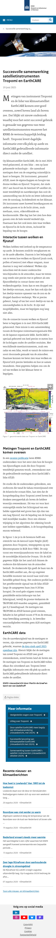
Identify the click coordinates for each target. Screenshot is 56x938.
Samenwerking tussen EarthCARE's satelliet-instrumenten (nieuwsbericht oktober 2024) (28, 753)
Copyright (28, 924)
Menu (9, 20)
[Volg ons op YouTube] (24, 917)
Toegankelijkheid (28, 934)
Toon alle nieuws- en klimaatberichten (21, 891)
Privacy (28, 927)
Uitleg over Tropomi (19, 721)
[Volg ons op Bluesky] (32, 917)
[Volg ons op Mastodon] (40, 917)
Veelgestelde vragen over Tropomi (26, 714)
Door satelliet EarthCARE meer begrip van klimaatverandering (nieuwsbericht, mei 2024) (27, 730)
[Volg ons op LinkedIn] (16, 912)
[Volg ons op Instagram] (16, 917)
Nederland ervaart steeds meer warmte (24, 837)
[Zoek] (50, 20)
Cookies (28, 931)
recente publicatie (19, 457)
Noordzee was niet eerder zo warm (22, 812)
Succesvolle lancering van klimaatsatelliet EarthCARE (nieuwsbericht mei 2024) (22, 742)
